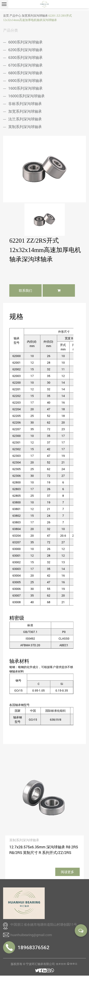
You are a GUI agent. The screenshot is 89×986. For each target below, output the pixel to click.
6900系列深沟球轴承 (25, 80)
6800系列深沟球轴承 (25, 72)
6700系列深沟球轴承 (25, 65)
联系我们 (25, 290)
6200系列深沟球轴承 (25, 49)
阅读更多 (67, 872)
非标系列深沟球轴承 (25, 103)
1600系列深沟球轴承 (25, 88)
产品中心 (15, 15)
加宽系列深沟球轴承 (35, 15)
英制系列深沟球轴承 (25, 126)
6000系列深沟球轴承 (25, 42)
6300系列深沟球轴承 (25, 57)
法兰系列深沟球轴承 (25, 118)
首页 (6, 15)
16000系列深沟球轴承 (26, 95)
